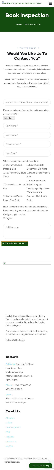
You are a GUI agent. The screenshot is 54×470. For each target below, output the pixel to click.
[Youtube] (37, 347)
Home (19, 24)
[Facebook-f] (16, 347)
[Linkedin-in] (23, 347)
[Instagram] (30, 347)
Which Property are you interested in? (20, 161)
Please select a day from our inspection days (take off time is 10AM (26, 112)
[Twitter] (9, 347)
